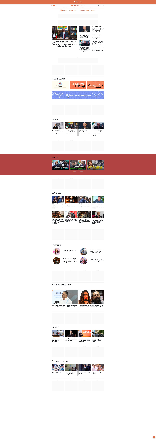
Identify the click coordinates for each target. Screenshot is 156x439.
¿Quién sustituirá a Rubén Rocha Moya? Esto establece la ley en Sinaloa (64, 44)
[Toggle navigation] (52, 1)
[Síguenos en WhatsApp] (52, 5)
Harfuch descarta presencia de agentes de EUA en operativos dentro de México (57, 132)
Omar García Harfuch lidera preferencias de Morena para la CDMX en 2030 (64, 306)
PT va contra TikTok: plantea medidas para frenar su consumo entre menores (84, 221)
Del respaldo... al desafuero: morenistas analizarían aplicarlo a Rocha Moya (97, 251)
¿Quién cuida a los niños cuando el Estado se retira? (71, 373)
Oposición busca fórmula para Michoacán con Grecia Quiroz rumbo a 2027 (97, 260)
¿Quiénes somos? (101, 5)
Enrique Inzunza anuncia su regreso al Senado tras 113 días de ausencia (71, 205)
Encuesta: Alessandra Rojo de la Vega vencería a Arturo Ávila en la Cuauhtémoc (91, 306)
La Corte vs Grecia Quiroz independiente (69, 251)
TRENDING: (64, 10)
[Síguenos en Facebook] (54, 5)
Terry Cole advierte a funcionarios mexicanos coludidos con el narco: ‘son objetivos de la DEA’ (84, 35)
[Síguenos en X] (56, 5)
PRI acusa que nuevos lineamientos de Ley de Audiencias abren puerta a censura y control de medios (98, 221)
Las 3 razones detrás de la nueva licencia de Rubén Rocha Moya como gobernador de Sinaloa (84, 49)
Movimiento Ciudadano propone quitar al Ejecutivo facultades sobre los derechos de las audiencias (58, 221)
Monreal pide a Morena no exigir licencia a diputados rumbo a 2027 (71, 220)
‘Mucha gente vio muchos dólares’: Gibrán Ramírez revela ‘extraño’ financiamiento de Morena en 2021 (98, 206)
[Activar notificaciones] (154, 437)
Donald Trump (73, 10)
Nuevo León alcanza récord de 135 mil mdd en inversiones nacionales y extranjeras (84, 339)
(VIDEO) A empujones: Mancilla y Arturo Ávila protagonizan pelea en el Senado (84, 205)
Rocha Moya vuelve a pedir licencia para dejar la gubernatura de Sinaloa (98, 49)
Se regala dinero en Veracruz (97, 373)
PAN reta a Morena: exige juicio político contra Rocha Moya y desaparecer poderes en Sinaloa (58, 206)
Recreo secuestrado (56, 372)
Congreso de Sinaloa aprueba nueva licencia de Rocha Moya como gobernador (98, 36)
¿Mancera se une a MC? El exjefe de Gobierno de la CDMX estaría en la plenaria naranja (70, 260)
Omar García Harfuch (84, 10)
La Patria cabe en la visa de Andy (84, 373)
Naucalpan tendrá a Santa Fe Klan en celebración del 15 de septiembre (71, 339)
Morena (93, 10)
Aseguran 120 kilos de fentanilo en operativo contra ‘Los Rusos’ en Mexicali (97, 339)
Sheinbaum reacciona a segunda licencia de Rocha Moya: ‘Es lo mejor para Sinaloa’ (98, 43)
